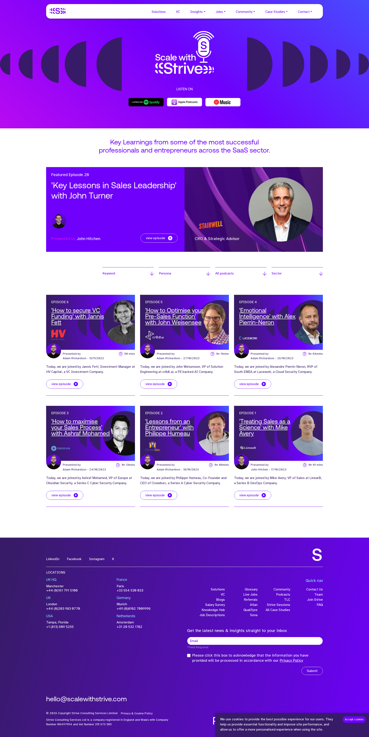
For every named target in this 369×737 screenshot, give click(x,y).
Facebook (74, 559)
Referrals (251, 600)
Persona (165, 273)
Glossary (251, 589)
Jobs (219, 12)
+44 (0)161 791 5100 (62, 590)
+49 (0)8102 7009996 (134, 609)
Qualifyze (250, 610)
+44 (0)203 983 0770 (63, 609)
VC (178, 12)
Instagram (96, 559)
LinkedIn (52, 559)
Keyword (108, 273)
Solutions (159, 12)
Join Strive (315, 600)
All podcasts (224, 273)
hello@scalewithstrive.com (86, 699)
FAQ (320, 605)
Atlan (254, 605)
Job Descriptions (212, 615)
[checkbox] (188, 655)
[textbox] (255, 641)
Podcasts (283, 594)
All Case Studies (278, 610)
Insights (196, 12)
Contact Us (314, 589)
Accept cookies (354, 719)
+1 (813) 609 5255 (60, 627)
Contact (304, 12)
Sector (277, 273)
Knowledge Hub (213, 610)
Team (318, 594)
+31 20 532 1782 (129, 627)
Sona (254, 615)
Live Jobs (250, 594)
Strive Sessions (278, 605)
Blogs (220, 600)
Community (244, 12)
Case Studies (275, 12)
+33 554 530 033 (130, 590)
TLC (287, 600)
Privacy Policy (291, 660)
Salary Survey (215, 605)
